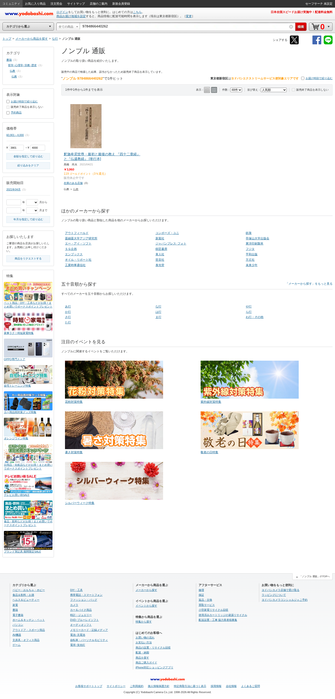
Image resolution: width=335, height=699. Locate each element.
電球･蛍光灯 (77, 644)
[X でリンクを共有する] (294, 43)
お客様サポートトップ (88, 686)
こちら (137, 12)
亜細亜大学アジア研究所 (81, 238)
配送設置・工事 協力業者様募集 (218, 619)
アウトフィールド (77, 233)
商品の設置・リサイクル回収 (153, 647)
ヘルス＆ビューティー (26, 599)
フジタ (250, 249)
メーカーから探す (146, 590)
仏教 (75, 189)
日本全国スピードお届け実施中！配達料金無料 (302, 12)
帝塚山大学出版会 (257, 238)
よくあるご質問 (250, 686)
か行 (68, 312)
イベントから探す (146, 605)
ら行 (249, 312)
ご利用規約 (136, 686)
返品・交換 (205, 599)
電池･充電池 (77, 634)
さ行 (68, 317)
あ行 (68, 306)
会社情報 (231, 686)
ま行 (158, 317)
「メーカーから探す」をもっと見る (309, 283)
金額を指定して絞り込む (28, 156)
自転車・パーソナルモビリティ (89, 639)
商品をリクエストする (28, 258)
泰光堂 (159, 265)
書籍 (9, 59)
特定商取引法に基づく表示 (190, 686)
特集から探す (144, 621)
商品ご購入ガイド (146, 662)
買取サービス (207, 604)
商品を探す (142, 657)
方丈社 (250, 259)
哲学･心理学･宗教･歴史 (22, 65)
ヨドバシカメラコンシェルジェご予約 (285, 599)
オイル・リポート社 (78, 259)
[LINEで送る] (328, 43)
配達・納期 (142, 652)
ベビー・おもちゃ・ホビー (29, 590)
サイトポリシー (116, 686)
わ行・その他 (254, 317)
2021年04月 (13, 189)
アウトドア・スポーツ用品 (29, 629)
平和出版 (252, 254)
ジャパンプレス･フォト (170, 243)
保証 (201, 594)
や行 (249, 306)
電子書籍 (18, 614)
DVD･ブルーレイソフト (84, 619)
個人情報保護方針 (158, 686)
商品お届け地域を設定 (71, 16)
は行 (158, 312)
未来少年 (252, 265)
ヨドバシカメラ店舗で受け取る (280, 590)
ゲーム (17, 644)
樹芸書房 (161, 249)
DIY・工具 (76, 590)
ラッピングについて (274, 594)
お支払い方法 (144, 642)
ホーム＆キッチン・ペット (29, 619)
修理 (201, 590)
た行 (68, 322)
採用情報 (216, 686)
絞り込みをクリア (28, 165)
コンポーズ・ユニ (167, 233)
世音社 (159, 259)
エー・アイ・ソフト (78, 243)
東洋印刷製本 (254, 243)
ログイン (62, 12)
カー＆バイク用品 (81, 609)
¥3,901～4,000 (15, 135)
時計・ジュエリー (81, 614)
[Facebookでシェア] (316, 43)
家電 (15, 604)
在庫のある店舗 (73, 183)
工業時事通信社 (75, 265)
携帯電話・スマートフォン (86, 594)
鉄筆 (249, 233)
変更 (189, 16)
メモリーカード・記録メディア (89, 629)
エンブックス (74, 254)
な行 (158, 306)
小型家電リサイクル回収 (213, 609)
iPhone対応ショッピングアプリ (154, 667)
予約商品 (16, 112)
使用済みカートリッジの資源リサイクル (223, 614)
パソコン (18, 624)
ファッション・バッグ (83, 599)
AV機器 (17, 634)
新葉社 (159, 238)
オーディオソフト (81, 624)
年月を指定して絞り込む (28, 219)
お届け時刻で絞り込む (319, 78)
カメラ (74, 604)
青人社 (159, 254)
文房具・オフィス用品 (26, 639)
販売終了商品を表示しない (312, 89)
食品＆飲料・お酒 (23, 594)
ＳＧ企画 (71, 249)
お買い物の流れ (145, 637)
